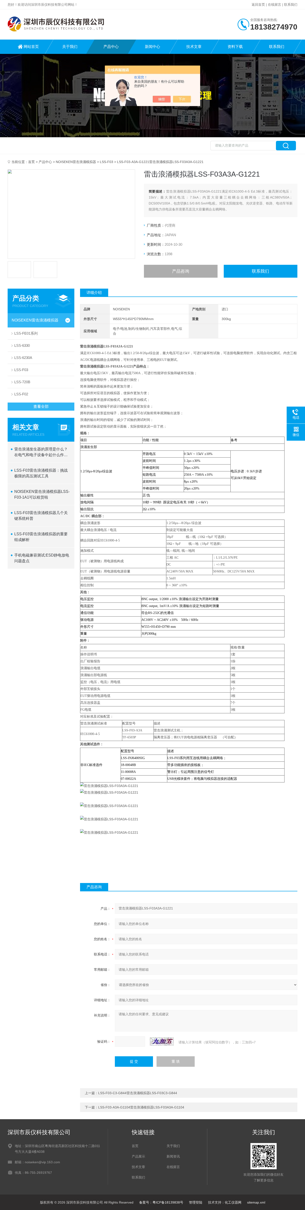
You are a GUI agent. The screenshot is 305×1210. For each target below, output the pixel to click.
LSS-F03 (106, 162)
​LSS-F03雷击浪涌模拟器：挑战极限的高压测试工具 (41, 473)
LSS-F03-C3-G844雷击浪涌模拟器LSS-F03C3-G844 (137, 1093)
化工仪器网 (233, 1202)
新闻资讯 (173, 1156)
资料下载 (235, 47)
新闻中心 (152, 47)
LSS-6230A (23, 358)
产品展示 (138, 1156)
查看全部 (41, 406)
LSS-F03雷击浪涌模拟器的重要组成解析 (41, 537)
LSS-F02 (21, 394)
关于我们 (69, 47)
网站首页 (31, 47)
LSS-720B (22, 382)
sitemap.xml (256, 1202)
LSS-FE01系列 (26, 333)
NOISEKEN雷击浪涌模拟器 (76, 162)
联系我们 (290, 4)
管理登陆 (195, 1202)
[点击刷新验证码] (162, 1041)
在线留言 (274, 4)
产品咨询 (180, 271)
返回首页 (258, 4)
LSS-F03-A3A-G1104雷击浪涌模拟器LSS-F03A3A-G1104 (141, 1107)
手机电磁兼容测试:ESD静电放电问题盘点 (41, 558)
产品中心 (111, 47)
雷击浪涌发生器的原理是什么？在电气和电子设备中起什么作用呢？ (41, 452)
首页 (31, 162)
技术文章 (194, 47)
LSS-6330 (22, 345)
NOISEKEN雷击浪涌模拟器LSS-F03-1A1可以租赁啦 (42, 494)
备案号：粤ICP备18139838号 (161, 1202)
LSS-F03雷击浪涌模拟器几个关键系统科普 (41, 516)
